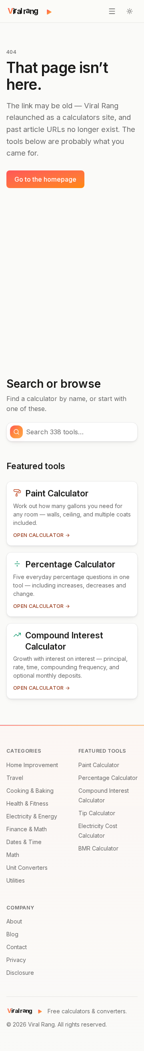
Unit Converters (27, 867)
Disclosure (20, 972)
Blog (12, 934)
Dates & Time (24, 841)
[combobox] (79, 432)
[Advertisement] (72, 283)
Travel (14, 777)
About (14, 921)
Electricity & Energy (31, 816)
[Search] (16, 431)
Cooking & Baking (30, 790)
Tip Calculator (96, 813)
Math (12, 854)
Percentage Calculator (108, 777)
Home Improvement (32, 764)
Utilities (15, 880)
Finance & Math (26, 829)
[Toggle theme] (130, 11)
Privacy (16, 959)
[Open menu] (112, 11)
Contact (16, 947)
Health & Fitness (27, 803)
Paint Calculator (98, 764)
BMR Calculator (98, 848)
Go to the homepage (45, 179)
